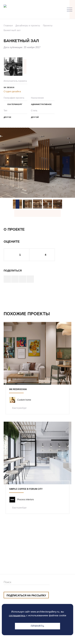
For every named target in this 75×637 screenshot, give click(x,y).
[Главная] (23, 10)
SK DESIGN (9, 87)
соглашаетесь (17, 615)
